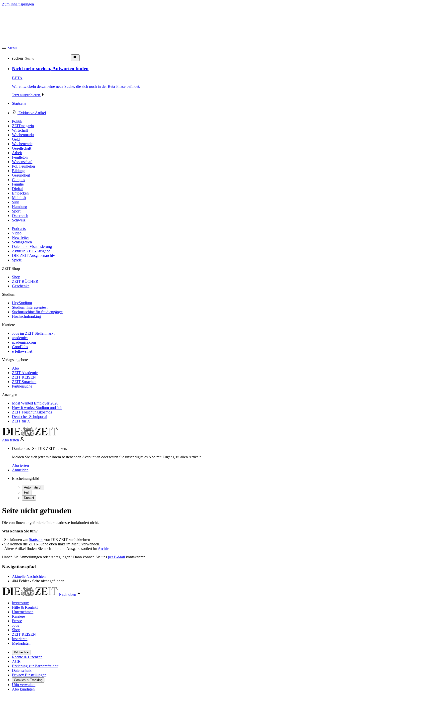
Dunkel (29, 498)
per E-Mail (116, 557)
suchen (17, 58)
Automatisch (33, 487)
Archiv (103, 548)
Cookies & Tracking (28, 680)
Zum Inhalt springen (18, 4)
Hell (26, 493)
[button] (9, 48)
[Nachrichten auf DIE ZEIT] (30, 434)
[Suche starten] (75, 57)
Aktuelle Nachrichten (29, 576)
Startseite (36, 539)
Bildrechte (21, 652)
